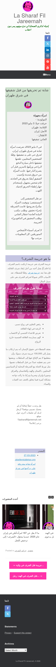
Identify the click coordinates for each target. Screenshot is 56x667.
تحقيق (30, 550)
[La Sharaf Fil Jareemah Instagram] (48, 56)
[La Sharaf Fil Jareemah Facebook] (48, 38)
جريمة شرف (34, 272)
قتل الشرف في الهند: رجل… (27, 575)
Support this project (22, 632)
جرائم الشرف (20, 550)
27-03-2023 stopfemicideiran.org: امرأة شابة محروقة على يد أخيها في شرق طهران (25, 464)
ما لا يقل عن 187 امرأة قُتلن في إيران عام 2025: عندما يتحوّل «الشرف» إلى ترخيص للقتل (21, 536)
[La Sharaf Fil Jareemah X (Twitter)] (48, 44)
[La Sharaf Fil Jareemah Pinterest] (48, 62)
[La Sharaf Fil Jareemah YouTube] (48, 67)
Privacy (8, 632)
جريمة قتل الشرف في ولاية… (28, 565)
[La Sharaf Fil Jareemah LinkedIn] (48, 50)
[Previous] (49, 497)
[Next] (52, 497)
